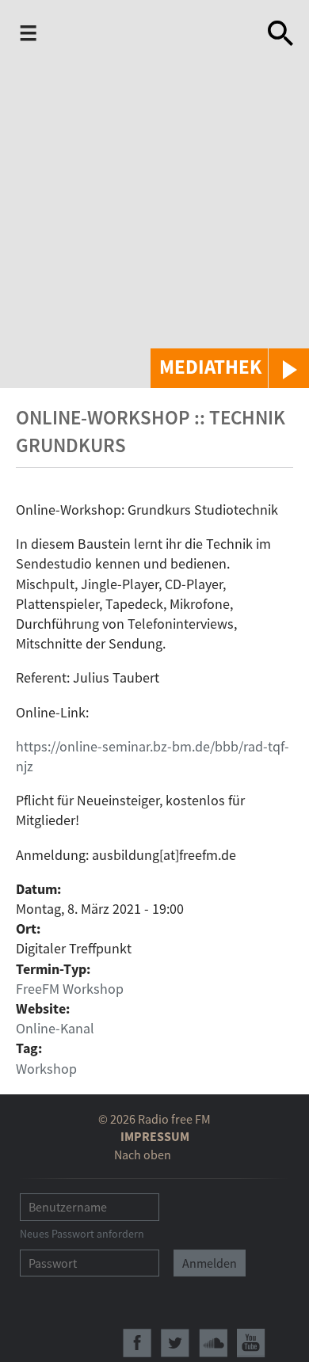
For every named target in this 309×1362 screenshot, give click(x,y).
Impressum (154, 1136)
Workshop (46, 1069)
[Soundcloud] (213, 1343)
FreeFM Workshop (70, 989)
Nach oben (142, 1154)
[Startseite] (143, 36)
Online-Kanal (55, 1028)
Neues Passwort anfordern (82, 1234)
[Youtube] (251, 1343)
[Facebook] (137, 1343)
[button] (230, 368)
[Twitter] (175, 1343)
